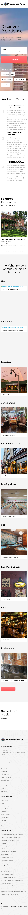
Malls (2, 803)
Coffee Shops (5, 774)
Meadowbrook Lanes (9, 516)
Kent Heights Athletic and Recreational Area (13, 891)
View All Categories (8, 689)
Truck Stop (4, 823)
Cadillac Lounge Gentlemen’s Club (13, 289)
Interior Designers (6, 806)
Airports (3, 820)
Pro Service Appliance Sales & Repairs (12, 834)
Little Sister (6, 394)
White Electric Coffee (9, 435)
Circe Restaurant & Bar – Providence (13, 680)
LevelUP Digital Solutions (8, 851)
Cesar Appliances (6, 846)
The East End (6, 639)
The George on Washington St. (10, 869)
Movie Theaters (5, 814)
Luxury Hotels (5, 817)
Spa (2, 783)
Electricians (4, 800)
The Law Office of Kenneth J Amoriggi (12, 880)
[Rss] (15, 903)
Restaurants (4, 791)
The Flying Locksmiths (7, 886)
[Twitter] (1, 903)
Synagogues (4, 811)
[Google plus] (8, 903)
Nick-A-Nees (6, 599)
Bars (2, 788)
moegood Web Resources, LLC (10, 894)
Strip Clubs (4, 769)
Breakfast (4, 771)
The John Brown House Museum (13, 239)
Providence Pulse (15, 906)
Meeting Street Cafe (7, 860)
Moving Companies (6, 826)
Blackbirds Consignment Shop (10, 840)
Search (15, 59)
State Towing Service (7, 874)
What (4, 49)
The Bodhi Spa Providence (10, 557)
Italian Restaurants (6, 777)
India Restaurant (6, 883)
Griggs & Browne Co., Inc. (8, 877)
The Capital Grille (6, 872)
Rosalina (5, 476)
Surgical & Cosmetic (7, 854)
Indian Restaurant (6, 809)
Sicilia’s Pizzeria (5, 888)
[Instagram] (11, 903)
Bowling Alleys (5, 780)
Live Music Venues (6, 786)
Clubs (3, 766)
